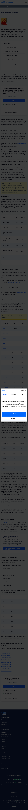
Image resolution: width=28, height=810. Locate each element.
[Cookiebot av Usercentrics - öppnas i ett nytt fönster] (20, 390)
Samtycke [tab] (5, 394)
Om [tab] (23, 394)
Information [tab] (14, 394)
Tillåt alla (14, 413)
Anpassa (13, 418)
